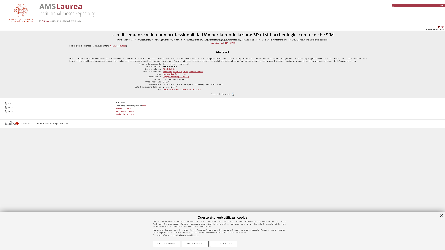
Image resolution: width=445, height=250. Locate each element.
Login (442, 27)
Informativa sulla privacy (125, 111)
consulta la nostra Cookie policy (186, 235)
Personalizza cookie (195, 244)
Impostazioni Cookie (123, 108)
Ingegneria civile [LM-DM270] (176, 76)
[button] (233, 94)
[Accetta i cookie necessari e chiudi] (441, 215)
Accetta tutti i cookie (224, 244)
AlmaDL (441, 6)
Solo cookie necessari (166, 244)
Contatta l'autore (118, 46)
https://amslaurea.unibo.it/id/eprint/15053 (182, 89)
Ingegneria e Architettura (174, 74)
